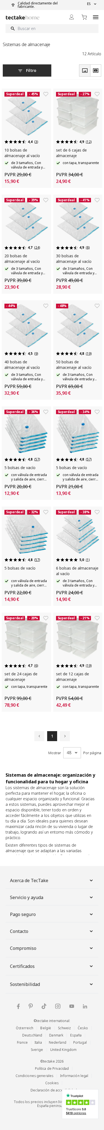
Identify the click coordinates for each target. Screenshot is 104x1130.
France (22, 1042)
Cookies (52, 1083)
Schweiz (64, 1028)
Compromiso (23, 948)
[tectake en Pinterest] (31, 1006)
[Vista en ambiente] (95, 70)
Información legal (74, 1075)
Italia (38, 1042)
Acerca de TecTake (29, 880)
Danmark (56, 1035)
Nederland (57, 1042)
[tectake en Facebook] (18, 1006)
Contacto (19, 931)
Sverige (37, 1049)
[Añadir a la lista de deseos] (45, 94)
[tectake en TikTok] (44, 1006)
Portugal (80, 1042)
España (76, 1035)
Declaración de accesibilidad (54, 1090)
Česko (83, 1028)
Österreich (24, 1028)
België (45, 1028)
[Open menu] (95, 17)
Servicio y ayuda (26, 897)
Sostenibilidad (25, 984)
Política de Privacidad (52, 1068)
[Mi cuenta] (71, 17)
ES (89, 4)
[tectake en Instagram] (57, 1006)
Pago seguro (23, 914)
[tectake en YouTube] (71, 1006)
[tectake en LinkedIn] (85, 1006)
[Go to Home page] (23, 17)
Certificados (22, 966)
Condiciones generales (35, 1075)
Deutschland (32, 1035)
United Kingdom (63, 1049)
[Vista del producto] (84, 70)
